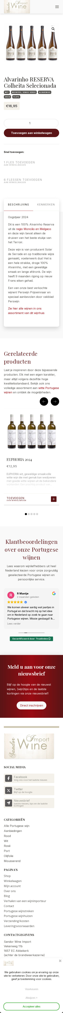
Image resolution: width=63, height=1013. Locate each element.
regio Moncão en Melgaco (33, 229)
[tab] (18, 205)
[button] (57, 7)
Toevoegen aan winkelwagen (31, 133)
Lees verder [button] (14, 623)
